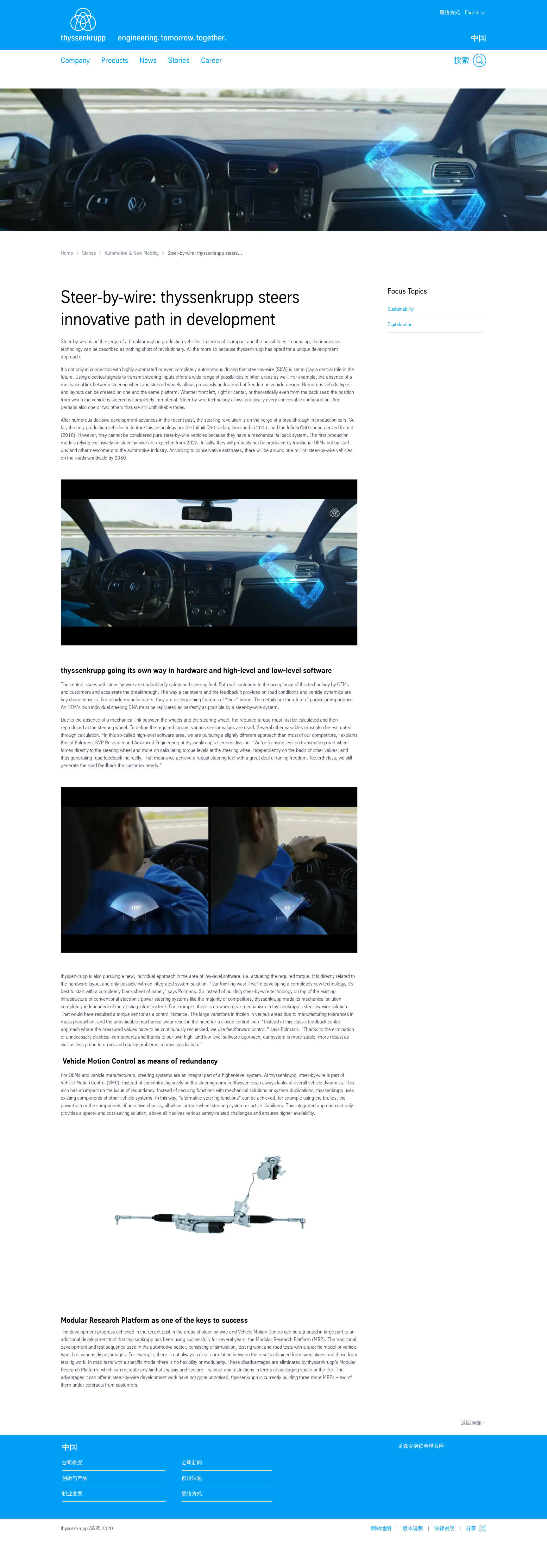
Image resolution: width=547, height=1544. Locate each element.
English (472, 12)
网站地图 (381, 1528)
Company (75, 60)
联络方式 (450, 12)
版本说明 (413, 1528)
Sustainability (400, 309)
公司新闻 (192, 1463)
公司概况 (72, 1463)
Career (211, 60)
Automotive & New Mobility (132, 253)
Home (67, 253)
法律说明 (444, 1528)
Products (114, 60)
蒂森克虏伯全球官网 (421, 1446)
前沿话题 (192, 1478)
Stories (179, 60)
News (148, 60)
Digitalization (399, 324)
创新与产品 (74, 1478)
